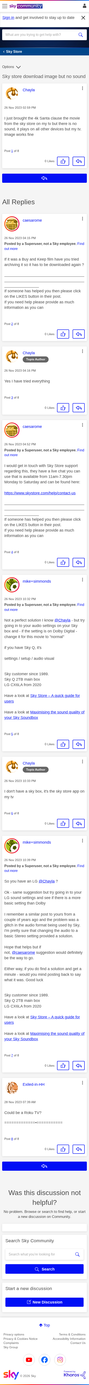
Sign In (84, 7)
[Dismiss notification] (83, 17)
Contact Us (78, 1343)
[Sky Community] (27, 6)
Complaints (11, 1343)
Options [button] (8, 67)
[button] (82, 88)
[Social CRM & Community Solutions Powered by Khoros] (75, 1375)
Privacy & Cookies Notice (20, 1338)
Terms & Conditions (72, 1334)
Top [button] (47, 1325)
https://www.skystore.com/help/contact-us (40, 493)
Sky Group (10, 1347)
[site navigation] (4, 6)
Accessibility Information (69, 1338)
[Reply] (79, 161)
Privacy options (13, 1334)
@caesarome (23, 952)
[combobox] (40, 34)
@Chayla (62, 620)
